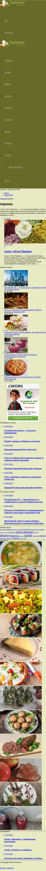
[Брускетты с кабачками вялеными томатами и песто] (21, 637)
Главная (3, 199)
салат (28, 535)
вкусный (3, 529)
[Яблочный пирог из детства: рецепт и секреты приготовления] (16, 375)
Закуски (8, 108)
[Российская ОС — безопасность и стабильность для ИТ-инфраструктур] (16, 286)
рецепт (4, 535)
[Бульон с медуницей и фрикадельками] (21, 564)
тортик (24, 538)
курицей (33, 529)
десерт (15, 529)
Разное (7, 155)
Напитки (8, 143)
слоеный (3, 538)
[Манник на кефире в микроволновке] (21, 661)
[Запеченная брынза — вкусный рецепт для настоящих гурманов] (21, 685)
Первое (7, 72)
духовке (20, 529)
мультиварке (40, 529)
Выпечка (8, 120)
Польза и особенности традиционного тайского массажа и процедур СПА (23, 311)
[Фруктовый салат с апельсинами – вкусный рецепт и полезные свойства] (16, 330)
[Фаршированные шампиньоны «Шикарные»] (21, 733)
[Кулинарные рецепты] (12, 7)
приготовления (24, 532)
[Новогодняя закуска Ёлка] (21, 709)
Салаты (7, 96)
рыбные (21, 536)
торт (20, 538)
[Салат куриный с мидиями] (21, 613)
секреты (42, 536)
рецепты (14, 535)
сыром (16, 538)
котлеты (26, 530)
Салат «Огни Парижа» (18, 251)
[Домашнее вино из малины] (21, 829)
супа (11, 538)
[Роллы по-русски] (21, 588)
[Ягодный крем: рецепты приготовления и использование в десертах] (16, 353)
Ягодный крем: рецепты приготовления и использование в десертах (20, 356)
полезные (12, 532)
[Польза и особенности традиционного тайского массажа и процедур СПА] (16, 308)
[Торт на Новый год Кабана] (21, 805)
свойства (35, 536)
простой (35, 532)
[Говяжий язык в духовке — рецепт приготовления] (21, 757)
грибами (9, 529)
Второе (7, 84)
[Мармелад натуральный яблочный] (21, 781)
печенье (2, 532)
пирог (6, 532)
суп (8, 538)
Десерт (7, 132)
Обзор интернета (15, 167)
